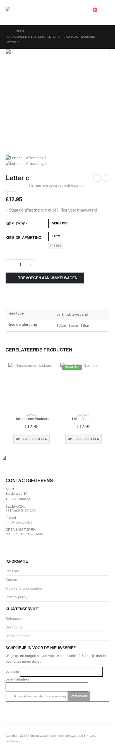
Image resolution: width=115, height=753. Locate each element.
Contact (12, 579)
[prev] (97, 178)
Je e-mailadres (17, 679)
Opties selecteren (31, 438)
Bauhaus (31, 415)
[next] (105, 178)
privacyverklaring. (55, 696)
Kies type (16, 224)
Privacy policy (16, 597)
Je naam (13, 671)
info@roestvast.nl (19, 522)
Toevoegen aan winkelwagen (47, 278)
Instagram (23, 548)
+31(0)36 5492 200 (21, 510)
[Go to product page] (31, 386)
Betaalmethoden (19, 636)
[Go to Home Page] (7, 31)
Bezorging (14, 627)
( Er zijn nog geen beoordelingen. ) (56, 185)
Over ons (13, 571)
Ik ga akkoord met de (40, 696)
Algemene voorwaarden (24, 588)
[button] (104, 12)
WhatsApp (36, 548)
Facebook (11, 548)
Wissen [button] (55, 245)
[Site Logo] (21, 12)
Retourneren (15, 618)
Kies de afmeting (23, 238)
